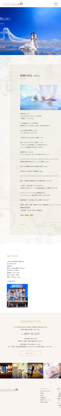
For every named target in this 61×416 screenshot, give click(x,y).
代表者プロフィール (45, 400)
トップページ (43, 388)
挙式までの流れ (44, 402)
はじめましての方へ (45, 391)
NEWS (42, 393)
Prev (23, 224)
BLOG (41, 395)
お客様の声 (43, 397)
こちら (47, 161)
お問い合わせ (40, 188)
